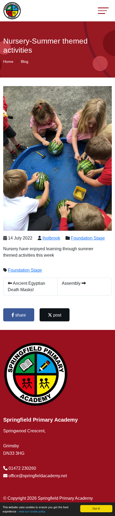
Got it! (96, 508)
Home (8, 61)
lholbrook (51, 238)
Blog (24, 61)
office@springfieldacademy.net (38, 475)
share (20, 315)
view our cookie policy (32, 511)
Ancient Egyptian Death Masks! (26, 286)
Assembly (72, 283)
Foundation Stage (88, 238)
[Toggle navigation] (103, 10)
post (56, 315)
